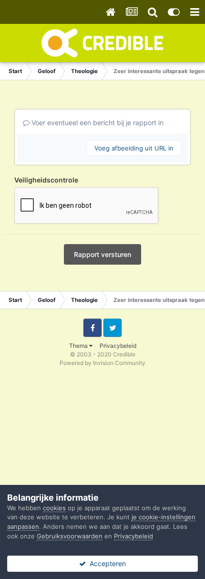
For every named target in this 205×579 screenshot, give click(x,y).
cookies (54, 508)
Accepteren (106, 563)
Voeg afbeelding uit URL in (134, 148)
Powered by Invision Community (102, 362)
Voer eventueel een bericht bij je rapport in (97, 122)
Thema (79, 345)
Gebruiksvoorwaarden (69, 536)
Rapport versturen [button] (102, 254)
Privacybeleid (118, 345)
